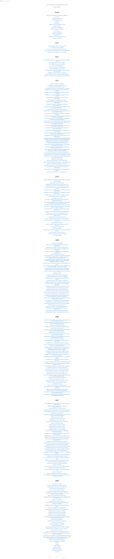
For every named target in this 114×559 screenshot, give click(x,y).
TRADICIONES (57, 35)
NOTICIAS (57, 30)
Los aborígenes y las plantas (57, 383)
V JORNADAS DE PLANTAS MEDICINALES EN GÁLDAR (57, 301)
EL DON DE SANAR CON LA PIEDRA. (57, 338)
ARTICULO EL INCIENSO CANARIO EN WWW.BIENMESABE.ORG (57, 255)
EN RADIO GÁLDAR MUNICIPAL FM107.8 (57, 86)
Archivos (57, 557)
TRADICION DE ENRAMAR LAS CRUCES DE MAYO (57, 160)
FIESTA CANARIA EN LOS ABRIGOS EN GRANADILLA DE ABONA (57, 179)
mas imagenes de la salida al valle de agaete (57, 418)
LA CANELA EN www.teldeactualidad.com (57, 488)
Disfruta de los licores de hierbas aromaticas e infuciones (57, 528)
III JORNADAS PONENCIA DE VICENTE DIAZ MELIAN (57, 447)
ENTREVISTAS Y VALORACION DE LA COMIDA (57, 109)
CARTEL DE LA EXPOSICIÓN (57, 159)
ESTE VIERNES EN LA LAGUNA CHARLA (57, 62)
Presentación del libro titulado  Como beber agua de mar (57, 171)
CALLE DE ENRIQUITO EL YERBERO (57, 523)
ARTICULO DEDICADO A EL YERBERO (57, 539)
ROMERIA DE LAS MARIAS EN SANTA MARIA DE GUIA (57, 247)
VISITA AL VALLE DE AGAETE (57, 417)
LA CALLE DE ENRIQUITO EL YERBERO (57, 541)
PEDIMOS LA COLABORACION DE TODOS (57, 467)
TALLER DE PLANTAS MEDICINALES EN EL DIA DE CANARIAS (57, 303)
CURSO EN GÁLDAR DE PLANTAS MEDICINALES (57, 385)
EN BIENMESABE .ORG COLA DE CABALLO (57, 46)
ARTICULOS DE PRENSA (57, 33)
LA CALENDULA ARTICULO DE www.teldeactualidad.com (57, 491)
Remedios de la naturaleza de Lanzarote (57, 379)
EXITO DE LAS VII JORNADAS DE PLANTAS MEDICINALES (57, 152)
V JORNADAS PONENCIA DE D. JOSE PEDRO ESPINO (57, 275)
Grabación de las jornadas (57, 38)
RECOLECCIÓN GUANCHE (57, 222)
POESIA (57, 544)
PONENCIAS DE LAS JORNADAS (57, 29)
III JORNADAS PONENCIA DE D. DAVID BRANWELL (57, 450)
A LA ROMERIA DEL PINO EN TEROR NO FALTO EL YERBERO (57, 88)
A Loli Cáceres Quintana (57, 235)
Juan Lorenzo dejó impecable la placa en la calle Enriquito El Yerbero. (57, 292)
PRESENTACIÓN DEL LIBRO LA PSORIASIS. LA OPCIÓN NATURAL (57, 162)
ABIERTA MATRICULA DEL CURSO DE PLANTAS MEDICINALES (57, 435)
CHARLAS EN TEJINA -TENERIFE (57, 83)
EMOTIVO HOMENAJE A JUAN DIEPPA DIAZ (57, 507)
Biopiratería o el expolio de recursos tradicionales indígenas (57, 380)
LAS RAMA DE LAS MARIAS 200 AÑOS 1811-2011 (57, 85)
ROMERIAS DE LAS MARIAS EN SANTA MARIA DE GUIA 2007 (57, 437)
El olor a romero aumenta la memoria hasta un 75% (57, 49)
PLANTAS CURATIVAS (57, 32)
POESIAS (57, 21)
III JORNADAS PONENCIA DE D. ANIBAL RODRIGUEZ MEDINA (57, 449)
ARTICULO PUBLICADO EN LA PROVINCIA (57, 196)
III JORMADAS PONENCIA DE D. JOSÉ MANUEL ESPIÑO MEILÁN (57, 446)
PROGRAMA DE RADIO (57, 525)
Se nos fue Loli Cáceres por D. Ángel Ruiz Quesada (57, 233)
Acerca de (50, 557)
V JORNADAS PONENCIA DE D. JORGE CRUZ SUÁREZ (57, 287)
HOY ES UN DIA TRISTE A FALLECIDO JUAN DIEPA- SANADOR (57, 466)
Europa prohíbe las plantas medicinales (57, 182)
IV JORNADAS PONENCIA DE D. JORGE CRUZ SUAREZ (57, 352)
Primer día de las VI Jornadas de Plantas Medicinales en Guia (57, 212)
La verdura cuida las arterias (57, 522)
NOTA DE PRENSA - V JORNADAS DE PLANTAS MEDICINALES (57, 300)
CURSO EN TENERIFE (57, 228)
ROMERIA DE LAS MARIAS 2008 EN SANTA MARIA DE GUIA (57, 326)
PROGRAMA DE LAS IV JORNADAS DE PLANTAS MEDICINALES (57, 347)
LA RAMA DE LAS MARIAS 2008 (57, 328)
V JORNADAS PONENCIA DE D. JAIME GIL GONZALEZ (57, 280)
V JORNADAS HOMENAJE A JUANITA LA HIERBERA (57, 276)
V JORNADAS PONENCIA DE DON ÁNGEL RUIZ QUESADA (57, 290)
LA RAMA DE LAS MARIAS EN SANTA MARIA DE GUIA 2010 (57, 185)
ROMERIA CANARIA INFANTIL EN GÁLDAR (57, 72)
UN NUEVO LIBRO (57, 181)
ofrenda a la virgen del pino (57, 499)
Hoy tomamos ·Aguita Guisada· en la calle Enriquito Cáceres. (57, 293)
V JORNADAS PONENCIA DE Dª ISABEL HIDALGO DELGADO (57, 286)
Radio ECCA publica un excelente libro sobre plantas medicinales (57, 370)
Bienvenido (57, 551)
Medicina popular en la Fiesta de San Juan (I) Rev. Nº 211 (57, 373)
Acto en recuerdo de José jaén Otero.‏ (57, 226)
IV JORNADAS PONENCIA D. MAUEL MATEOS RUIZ (57, 367)
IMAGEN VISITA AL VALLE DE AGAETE (57, 424)
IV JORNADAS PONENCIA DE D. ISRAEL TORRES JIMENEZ (57, 351)
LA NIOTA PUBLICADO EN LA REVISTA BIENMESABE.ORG (57, 74)
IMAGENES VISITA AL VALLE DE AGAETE (57, 429)
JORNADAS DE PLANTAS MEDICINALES (57, 24)
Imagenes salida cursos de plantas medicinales (57, 36)
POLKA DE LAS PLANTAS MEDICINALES (57, 67)
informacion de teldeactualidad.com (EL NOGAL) (57, 495)
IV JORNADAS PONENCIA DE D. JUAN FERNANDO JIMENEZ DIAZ (57, 361)
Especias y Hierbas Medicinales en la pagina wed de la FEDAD (57, 531)
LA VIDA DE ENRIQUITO (57, 550)
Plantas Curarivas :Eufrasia (57, 483)
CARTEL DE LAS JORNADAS (57, 27)
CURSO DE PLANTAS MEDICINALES (57, 325)
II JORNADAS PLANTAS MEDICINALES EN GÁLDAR (57, 456)
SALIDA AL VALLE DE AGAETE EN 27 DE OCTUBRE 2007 (57, 421)
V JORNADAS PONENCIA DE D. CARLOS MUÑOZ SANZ (57, 289)
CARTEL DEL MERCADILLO (57, 157)
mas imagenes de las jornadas (57, 198)
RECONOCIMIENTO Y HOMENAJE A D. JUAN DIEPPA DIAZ (57, 509)
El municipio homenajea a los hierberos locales (57, 408)
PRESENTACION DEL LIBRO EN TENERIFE (57, 377)
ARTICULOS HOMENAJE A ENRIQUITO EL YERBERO (57, 15)
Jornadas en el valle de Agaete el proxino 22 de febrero (57, 52)
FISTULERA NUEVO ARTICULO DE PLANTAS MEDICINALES (57, 312)
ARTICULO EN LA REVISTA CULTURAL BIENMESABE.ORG (57, 195)
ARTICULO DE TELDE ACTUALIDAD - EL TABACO (57, 473)
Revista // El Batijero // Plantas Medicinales (57, 232)
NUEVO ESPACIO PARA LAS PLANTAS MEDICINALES (57, 310)
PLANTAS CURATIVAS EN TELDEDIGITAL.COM (57, 461)
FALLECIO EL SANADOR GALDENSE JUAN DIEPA (57, 463)
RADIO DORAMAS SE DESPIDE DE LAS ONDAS (57, 100)
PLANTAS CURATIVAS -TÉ (57, 471)
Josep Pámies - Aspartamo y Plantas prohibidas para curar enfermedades (57, 75)
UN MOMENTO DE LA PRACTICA (57, 413)
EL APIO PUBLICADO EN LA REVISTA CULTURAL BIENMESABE (57, 50)
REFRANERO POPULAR (57, 18)
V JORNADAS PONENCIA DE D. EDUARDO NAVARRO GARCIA (57, 282)
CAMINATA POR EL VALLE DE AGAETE (57, 420)
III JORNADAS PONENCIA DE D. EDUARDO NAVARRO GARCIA (57, 443)
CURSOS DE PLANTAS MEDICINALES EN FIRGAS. (57, 382)
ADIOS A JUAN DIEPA (57, 464)
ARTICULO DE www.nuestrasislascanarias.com (57, 304)
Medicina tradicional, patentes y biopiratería (57, 501)
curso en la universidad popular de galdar (57, 489)
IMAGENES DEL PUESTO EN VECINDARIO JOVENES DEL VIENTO (57, 165)
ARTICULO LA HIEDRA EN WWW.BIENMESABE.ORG (57, 306)
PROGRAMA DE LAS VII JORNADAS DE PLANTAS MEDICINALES (57, 156)
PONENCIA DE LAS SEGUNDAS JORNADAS (57, 510)
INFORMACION (57, 23)
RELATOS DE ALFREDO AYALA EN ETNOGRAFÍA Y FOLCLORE (57, 204)
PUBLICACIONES (57, 26)
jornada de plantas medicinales (57, 65)
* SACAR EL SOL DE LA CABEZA (57, 47)
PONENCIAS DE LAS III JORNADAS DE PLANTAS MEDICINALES (57, 454)
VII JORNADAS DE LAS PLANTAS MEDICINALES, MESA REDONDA (57, 121)
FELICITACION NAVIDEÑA (57, 243)
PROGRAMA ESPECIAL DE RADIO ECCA (57, 332)
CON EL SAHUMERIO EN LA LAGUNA (57, 68)
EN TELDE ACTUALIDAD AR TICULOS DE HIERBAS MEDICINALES (57, 535)
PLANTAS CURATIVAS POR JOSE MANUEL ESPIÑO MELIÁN (57, 460)
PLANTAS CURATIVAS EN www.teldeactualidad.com (57, 485)
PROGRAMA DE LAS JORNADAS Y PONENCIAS (57, 520)
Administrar (64, 557)
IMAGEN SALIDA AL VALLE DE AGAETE (57, 427)
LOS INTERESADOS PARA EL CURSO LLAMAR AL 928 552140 (57, 411)
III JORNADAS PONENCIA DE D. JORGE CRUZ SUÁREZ (57, 444)
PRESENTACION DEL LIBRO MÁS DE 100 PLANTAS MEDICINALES (57, 410)
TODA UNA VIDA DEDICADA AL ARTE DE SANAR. (57, 441)
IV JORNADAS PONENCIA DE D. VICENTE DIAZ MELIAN (57, 369)
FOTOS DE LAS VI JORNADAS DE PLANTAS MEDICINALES (57, 211)
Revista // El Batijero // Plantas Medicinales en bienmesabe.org (57, 218)
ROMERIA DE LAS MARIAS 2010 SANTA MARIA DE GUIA (57, 184)
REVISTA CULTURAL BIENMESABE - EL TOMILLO (57, 163)
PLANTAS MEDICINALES (57, 20)
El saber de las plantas (57, 273)
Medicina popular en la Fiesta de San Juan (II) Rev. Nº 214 (57, 372)
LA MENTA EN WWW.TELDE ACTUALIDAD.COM (57, 486)
